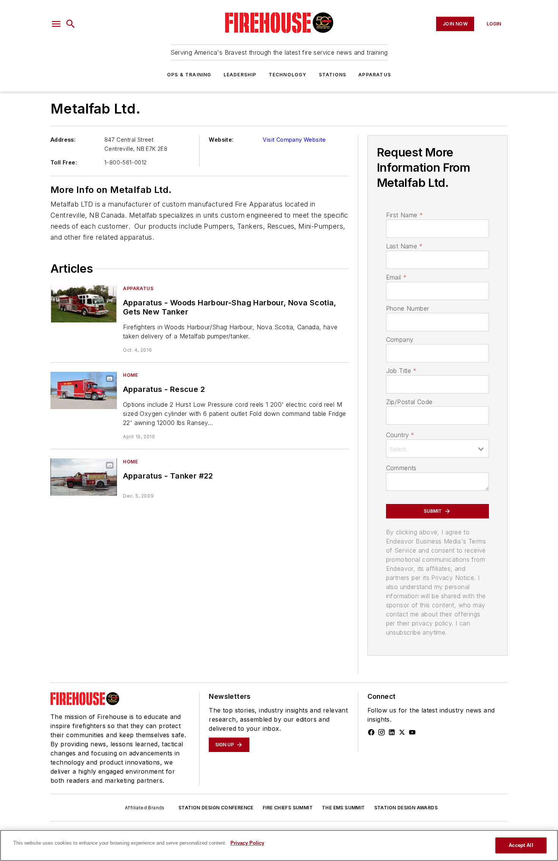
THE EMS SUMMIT (343, 807)
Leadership (240, 74)
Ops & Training (189, 74)
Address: (63, 139)
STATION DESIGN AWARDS (406, 807)
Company (400, 339)
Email (396, 277)
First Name (404, 215)
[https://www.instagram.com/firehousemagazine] (381, 732)
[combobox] (437, 448)
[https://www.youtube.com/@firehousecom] (412, 732)
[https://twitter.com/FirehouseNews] (402, 732)
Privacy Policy (247, 843)
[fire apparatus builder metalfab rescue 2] (83, 390)
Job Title (401, 370)
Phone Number (407, 308)
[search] (70, 24)
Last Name (404, 246)
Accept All (521, 845)
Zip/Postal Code (409, 402)
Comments (401, 468)
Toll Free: (63, 162)
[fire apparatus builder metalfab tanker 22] (83, 476)
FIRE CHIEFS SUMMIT (288, 807)
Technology (288, 74)
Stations (333, 74)
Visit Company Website (294, 139)
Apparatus (374, 74)
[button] (56, 24)
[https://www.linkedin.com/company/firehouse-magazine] (392, 732)
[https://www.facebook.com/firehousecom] (371, 732)
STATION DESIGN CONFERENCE (216, 807)
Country (400, 435)
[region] (279, 845)
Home (130, 375)
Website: (221, 139)
